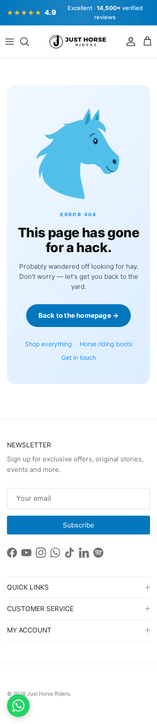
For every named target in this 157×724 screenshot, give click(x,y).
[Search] (28, 41)
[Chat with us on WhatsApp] (18, 705)
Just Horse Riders (48, 693)
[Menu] (9, 41)
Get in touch (78, 357)
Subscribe (78, 525)
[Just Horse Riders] (78, 42)
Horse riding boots (106, 344)
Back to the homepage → (78, 315)
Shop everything (48, 344)
